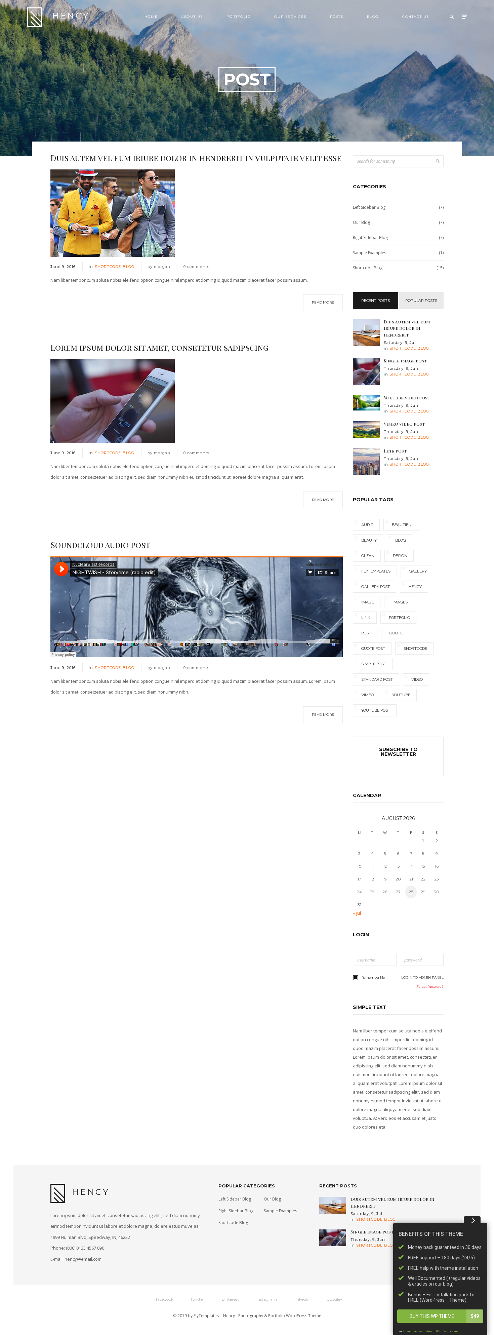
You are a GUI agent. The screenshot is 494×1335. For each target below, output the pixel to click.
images (400, 602)
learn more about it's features (430, 1325)
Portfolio (239, 16)
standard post (377, 679)
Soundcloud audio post (100, 544)
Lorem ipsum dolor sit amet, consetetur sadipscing (159, 347)
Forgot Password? (430, 986)
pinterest (230, 1299)
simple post (373, 664)
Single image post (405, 360)
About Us (192, 16)
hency (415, 586)
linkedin (302, 1299)
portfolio (399, 617)
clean (367, 555)
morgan (162, 266)
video (417, 679)
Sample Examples (398, 253)
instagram (266, 1299)
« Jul (357, 913)
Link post (395, 451)
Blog (373, 16)
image (367, 602)
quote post (373, 648)
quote (396, 633)
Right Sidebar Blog (398, 237)
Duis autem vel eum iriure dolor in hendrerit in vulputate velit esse (195, 157)
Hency (71, 16)
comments (196, 266)
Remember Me (373, 977)
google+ (334, 1299)
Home (151, 16)
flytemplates (375, 571)
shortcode (415, 648)
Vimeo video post (404, 424)
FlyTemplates (206, 1316)
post (366, 633)
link (365, 617)
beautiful (403, 524)
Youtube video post (407, 397)
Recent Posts (375, 300)
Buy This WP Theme (444, 1309)
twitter (197, 1299)
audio (367, 524)
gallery (418, 571)
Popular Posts (421, 300)
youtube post (375, 710)
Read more (323, 302)
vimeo (367, 695)
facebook (164, 1299)
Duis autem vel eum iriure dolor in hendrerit (407, 328)
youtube (401, 695)
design (400, 555)
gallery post (375, 586)
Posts (336, 16)
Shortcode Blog (114, 266)
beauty (369, 540)
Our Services (290, 16)
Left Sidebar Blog (398, 207)
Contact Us (415, 16)
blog (400, 540)
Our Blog (398, 222)
